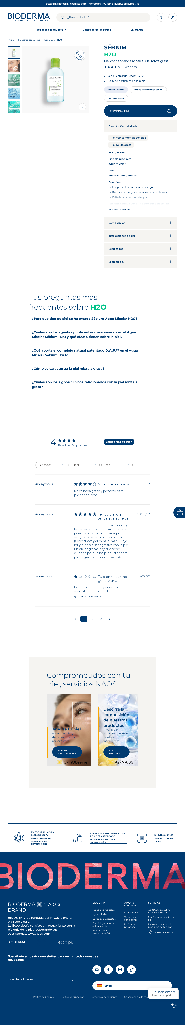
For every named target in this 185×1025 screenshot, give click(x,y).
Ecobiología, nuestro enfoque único (103, 924)
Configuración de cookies (138, 997)
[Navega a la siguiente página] (109, 619)
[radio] (116, 89)
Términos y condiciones (130, 918)
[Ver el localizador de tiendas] (161, 17)
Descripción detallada (122, 126)
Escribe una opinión (119, 441)
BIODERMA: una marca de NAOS (101, 932)
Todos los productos (103, 909)
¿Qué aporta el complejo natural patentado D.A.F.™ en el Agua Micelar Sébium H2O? (85, 352)
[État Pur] (67, 943)
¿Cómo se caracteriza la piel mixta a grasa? (68, 369)
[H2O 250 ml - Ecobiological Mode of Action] (14, 80)
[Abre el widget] (179, 512)
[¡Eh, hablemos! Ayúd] (174, 1005)
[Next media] (82, 106)
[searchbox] (108, 17)
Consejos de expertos (104, 918)
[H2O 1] (14, 52)
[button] (140, 111)
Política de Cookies (43, 997)
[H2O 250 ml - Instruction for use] (14, 93)
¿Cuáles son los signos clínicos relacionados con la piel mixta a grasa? (84, 384)
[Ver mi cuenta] (172, 17)
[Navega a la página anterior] (75, 619)
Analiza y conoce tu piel (163, 839)
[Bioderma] (16, 943)
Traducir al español (89, 596)
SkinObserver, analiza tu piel (161, 918)
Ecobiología (116, 261)
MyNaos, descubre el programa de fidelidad (160, 925)
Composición (117, 222)
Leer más (115, 557)
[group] (55, 79)
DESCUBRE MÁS (131, 4)
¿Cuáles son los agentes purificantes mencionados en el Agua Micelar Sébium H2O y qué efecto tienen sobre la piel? (84, 334)
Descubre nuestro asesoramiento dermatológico (41, 841)
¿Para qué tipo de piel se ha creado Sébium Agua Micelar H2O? (84, 319)
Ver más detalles (119, 209)
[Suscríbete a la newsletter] (72, 979)
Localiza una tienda (162, 932)
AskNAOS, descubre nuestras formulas (159, 911)
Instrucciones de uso (122, 235)
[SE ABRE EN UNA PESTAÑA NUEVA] (48, 904)
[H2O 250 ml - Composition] (14, 107)
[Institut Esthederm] (42, 943)
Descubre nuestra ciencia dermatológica (103, 841)
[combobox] (50, 465)
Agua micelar (99, 914)
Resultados (115, 248)
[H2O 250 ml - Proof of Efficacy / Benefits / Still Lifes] (14, 66)
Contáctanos (131, 912)
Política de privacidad (130, 925)
